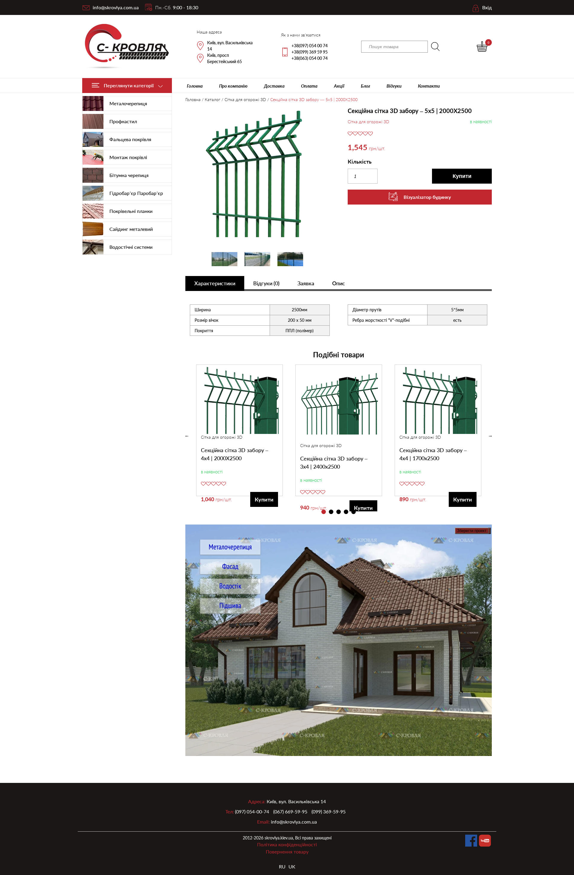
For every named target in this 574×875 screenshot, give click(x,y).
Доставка (274, 86)
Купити (462, 176)
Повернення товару (287, 851)
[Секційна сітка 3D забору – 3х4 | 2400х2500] (339, 403)
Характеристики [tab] (214, 283)
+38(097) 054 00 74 (309, 45)
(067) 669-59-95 (290, 811)
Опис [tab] (338, 283)
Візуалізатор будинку (427, 197)
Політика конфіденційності (287, 844)
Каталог (212, 99)
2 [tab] (331, 512)
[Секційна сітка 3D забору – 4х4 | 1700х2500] (438, 399)
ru (282, 866)
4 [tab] (346, 512)
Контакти (429, 86)
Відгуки (394, 86)
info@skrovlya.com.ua (116, 7)
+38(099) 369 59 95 (309, 51)
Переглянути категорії (129, 85)
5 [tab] (353, 512)
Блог (365, 86)
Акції (339, 86)
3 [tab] (338, 512)
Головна (195, 86)
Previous (187, 435)
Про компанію (233, 86)
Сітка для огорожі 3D (245, 99)
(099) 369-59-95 (329, 811)
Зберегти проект (471, 530)
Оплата (309, 86)
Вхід (487, 7)
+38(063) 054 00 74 (309, 58)
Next (490, 435)
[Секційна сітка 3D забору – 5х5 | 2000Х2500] (257, 174)
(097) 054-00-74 (252, 811)
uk (291, 866)
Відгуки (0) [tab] (266, 283)
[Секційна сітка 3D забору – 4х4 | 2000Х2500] (240, 399)
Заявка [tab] (305, 283)
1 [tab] (323, 512)
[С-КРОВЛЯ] (123, 46)
